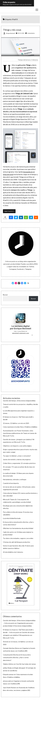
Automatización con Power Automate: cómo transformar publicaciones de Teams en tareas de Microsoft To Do (20, 433)
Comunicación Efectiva (10, 655)
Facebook (20, 269)
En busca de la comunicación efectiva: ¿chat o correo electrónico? (17, 657)
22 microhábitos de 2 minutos (13, 552)
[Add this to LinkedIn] (21, 217)
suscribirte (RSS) (32, 264)
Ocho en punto (9, 2)
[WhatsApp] (26, 217)
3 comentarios (31, 33)
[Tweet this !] (16, 217)
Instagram (12, 269)
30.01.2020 (21, 33)
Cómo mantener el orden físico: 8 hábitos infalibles (20, 427)
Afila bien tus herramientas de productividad (18, 528)
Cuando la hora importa (11, 483)
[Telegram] (31, 217)
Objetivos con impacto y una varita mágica (17, 446)
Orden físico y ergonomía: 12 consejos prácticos (19, 463)
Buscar (5, 295)
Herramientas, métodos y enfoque (14, 479)
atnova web (7, 681)
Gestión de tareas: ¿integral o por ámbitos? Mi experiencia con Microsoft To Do (19, 635)
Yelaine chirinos (8, 664)
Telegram (28, 269)
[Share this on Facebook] (11, 217)
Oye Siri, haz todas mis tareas (26, 664)
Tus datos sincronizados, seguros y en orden (18, 538)
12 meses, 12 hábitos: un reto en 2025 (16, 423)
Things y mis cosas (12, 29)
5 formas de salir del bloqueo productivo (16, 542)
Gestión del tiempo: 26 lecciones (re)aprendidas (19, 401)
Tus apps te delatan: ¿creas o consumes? (17, 456)
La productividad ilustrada (11, 518)
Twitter (31, 266)
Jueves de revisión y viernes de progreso (17, 459)
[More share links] (36, 217)
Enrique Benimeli (10, 33)
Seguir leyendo (10, 211)
